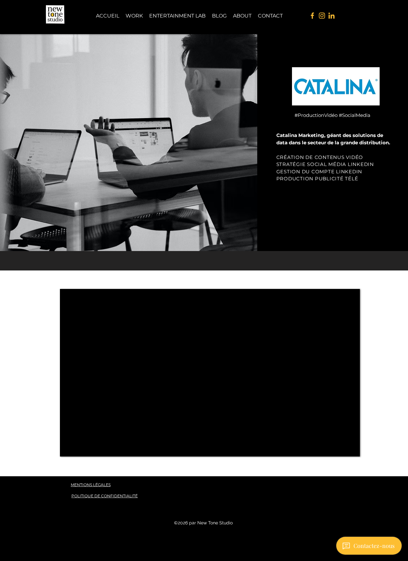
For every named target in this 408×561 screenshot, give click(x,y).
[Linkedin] (331, 15)
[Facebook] (312, 15)
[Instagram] (322, 15)
